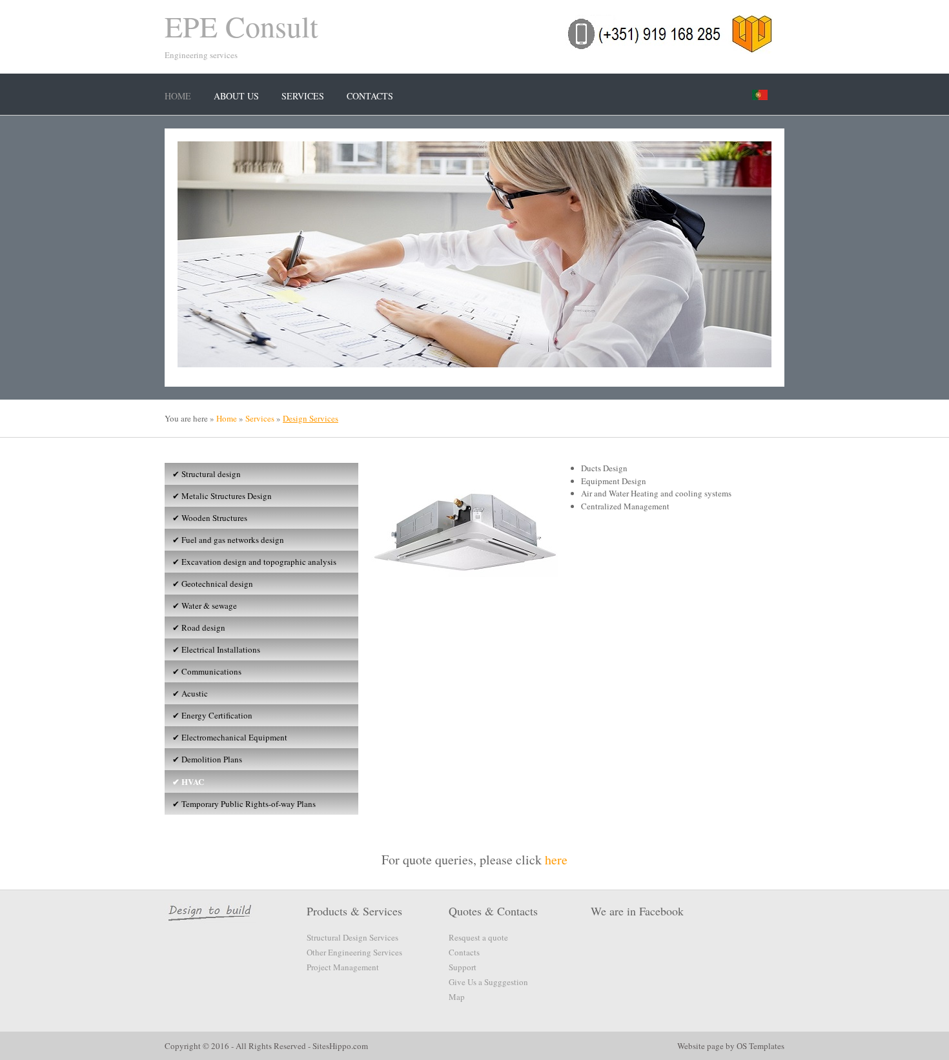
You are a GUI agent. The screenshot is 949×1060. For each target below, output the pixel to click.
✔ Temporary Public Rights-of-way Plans (243, 804)
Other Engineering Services (354, 952)
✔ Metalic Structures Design (221, 496)
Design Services (310, 418)
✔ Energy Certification (211, 715)
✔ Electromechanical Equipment (228, 737)
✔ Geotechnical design (211, 583)
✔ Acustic (189, 693)
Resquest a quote (478, 937)
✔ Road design (197, 627)
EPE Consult (241, 26)
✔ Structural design (205, 474)
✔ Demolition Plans (206, 759)
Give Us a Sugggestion (488, 982)
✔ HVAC (187, 781)
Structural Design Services (352, 937)
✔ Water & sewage (203, 605)
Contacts (370, 96)
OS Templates (760, 1046)
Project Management (343, 967)
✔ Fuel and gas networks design (227, 539)
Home (178, 96)
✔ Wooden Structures (208, 518)
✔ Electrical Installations (215, 649)
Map (457, 997)
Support (462, 967)
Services (302, 96)
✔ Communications (205, 671)
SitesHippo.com (340, 1046)
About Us (236, 96)
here (556, 859)
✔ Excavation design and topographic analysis (253, 561)
